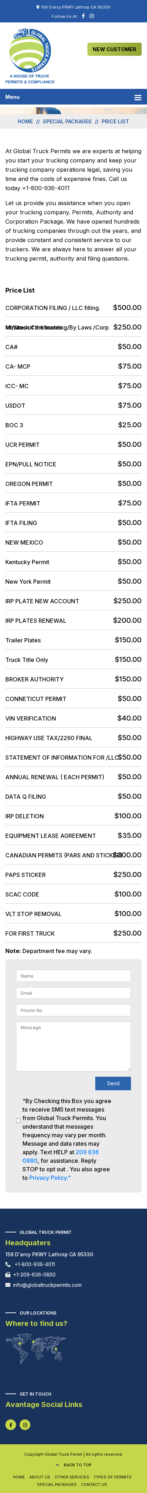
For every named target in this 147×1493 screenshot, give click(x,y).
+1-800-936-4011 (34, 1264)
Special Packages (57, 1484)
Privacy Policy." (50, 1177)
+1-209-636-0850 (34, 1275)
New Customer (114, 49)
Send (113, 1083)
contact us (94, 1484)
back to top (77, 1464)
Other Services (72, 1477)
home (25, 121)
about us (39, 1477)
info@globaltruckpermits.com (47, 1285)
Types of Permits (112, 1477)
